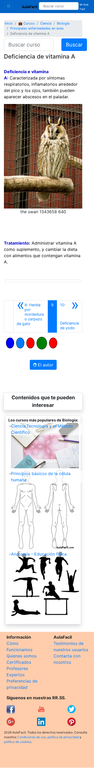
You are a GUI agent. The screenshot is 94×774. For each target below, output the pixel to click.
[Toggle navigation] (8, 5)
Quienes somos (22, 656)
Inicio (9, 23)
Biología (63, 23)
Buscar (74, 45)
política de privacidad (63, 737)
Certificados (19, 662)
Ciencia (45, 23)
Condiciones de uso (31, 737)
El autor (45, 364)
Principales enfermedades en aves (37, 28)
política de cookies (17, 742)
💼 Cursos (26, 23)
